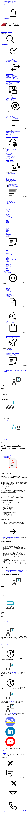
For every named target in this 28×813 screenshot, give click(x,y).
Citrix (7, 208)
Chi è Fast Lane (9, 284)
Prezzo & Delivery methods (9, 455)
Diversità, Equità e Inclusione (12, 293)
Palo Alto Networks (10, 227)
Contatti (4, 753)
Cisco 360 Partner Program (11, 369)
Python (7, 177)
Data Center (8, 154)
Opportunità (8, 350)
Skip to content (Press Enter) (9, 5)
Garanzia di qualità (9, 290)
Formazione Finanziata (10, 77)
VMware (7, 235)
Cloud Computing (9, 151)
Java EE (7, 175)
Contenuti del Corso (7, 457)
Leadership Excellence (10, 99)
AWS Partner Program (10, 367)
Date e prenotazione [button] (5, 396)
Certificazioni (6, 236)
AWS (7, 250)
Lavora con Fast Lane (10, 296)
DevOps (7, 115)
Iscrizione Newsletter (10, 322)
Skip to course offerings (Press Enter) (10, 4)
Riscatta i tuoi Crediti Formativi (12, 78)
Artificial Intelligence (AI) (11, 149)
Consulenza (5, 271)
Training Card (8, 352)
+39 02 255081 (4, 32)
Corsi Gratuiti (8, 334)
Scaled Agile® (9, 266)
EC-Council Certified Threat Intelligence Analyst (15, 570)
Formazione (5, 46)
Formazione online (9, 74)
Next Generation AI (10, 59)
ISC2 (7, 220)
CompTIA (8, 209)
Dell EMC (8, 211)
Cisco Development (12, 184)
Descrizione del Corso (7, 453)
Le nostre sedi (8, 294)
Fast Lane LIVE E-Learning (11, 61)
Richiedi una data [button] (4, 420)
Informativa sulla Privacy (8, 751)
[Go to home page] (10, 29)
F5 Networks (8, 214)
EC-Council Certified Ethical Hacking (13, 536)
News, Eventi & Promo (8, 310)
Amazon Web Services (10, 202)
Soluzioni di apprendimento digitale (13, 81)
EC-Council (8, 213)
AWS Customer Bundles (11, 355)
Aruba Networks (9, 201)
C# (6, 174)
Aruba (7, 248)
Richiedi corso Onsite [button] (5, 434)
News (7, 321)
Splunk (7, 230)
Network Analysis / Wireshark (12, 157)
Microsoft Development (13, 186)
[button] (11, 18)
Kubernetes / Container (10, 156)
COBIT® (8, 135)
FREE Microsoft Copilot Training (13, 336)
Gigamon (8, 216)
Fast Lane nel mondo (10, 286)
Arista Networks (9, 200)
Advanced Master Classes (11, 58)
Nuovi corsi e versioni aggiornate (12, 82)
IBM (7, 218)
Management (8, 288)
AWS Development (12, 183)
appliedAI (8, 198)
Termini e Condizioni (10, 295)
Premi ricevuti (8, 287)
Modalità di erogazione (10, 75)
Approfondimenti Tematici (11, 308)
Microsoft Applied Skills (11, 259)
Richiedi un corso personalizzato (12, 76)
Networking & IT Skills (10, 60)
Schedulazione (6, 456)
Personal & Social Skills (11, 100)
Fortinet (7, 215)
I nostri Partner (9, 289)
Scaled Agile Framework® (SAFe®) (13, 118)
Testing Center (9, 83)
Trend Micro (8, 234)
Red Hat (7, 228)
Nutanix (7, 224)
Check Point (8, 206)
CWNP (7, 210)
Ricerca (2, 33)
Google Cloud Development (14, 185)
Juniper (7, 221)
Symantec (8, 233)
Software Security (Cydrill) (11, 180)
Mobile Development (10, 179)
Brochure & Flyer (9, 307)
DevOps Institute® (9, 116)
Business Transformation (11, 98)
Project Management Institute (12, 137)
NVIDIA (8, 225)
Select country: (6, 18)
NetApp (7, 223)
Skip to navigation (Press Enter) (9, 1)
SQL (7, 178)
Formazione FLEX (10, 79)
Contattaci (10, 32)
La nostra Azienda (7, 272)
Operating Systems (9, 160)
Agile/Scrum (8, 114)
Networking (8, 158)
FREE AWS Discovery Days (12, 337)
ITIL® (7, 133)
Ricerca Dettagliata (4, 44)
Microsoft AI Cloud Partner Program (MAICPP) (16, 370)
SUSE (7, 231)
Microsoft (8, 222)
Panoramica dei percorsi (11, 173)
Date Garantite (9, 84)
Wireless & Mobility (10, 161)
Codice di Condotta (10, 291)
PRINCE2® (8, 134)
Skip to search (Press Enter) (8, 2)
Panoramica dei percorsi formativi (13, 97)
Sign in (4, 7)
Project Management (10, 132)
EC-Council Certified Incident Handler (12, 571)
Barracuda (8, 203)
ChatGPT (8, 150)
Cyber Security (9, 153)
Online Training (12, 672)
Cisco (7, 207)
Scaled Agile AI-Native (10, 117)
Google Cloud (9, 217)
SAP (7, 229)
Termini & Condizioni (7, 750)
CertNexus (8, 204)
